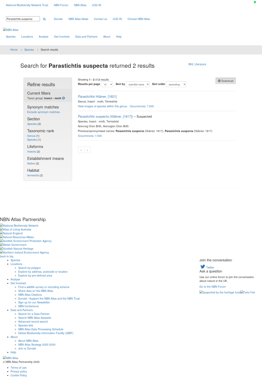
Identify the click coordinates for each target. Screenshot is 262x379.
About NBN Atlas (28, 341)
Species (11, 36)
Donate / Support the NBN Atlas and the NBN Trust (49, 298)
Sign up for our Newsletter (34, 302)
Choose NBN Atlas (139, 19)
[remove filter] (63, 98)
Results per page (89, 84)
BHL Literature (197, 64)
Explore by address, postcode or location (43, 271)
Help (119, 36)
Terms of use (18, 367)
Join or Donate (27, 348)
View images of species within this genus (102, 106)
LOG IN (96, 5)
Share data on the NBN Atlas (35, 291)
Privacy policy (19, 371)
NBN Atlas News (78, 19)
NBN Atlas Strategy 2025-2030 (36, 344)
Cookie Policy (19, 375)
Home (14, 49)
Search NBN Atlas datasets (34, 318)
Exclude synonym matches (43, 112)
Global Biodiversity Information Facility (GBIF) (45, 333)
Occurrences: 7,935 (142, 106)
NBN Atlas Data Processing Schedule (40, 329)
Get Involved (61, 36)
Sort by (120, 84)
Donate (58, 19)
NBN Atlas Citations (30, 294)
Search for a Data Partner (33, 314)
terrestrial (33, 175)
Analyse (43, 36)
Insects (32, 151)
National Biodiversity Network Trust (27, 5)
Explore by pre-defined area (35, 275)
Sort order (158, 84)
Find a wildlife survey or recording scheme (43, 287)
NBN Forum (61, 5)
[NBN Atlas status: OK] (255, 2)
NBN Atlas (80, 5)
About (106, 36)
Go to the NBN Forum (212, 286)
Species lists (25, 325)
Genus (31, 136)
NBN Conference (28, 306)
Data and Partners (86, 36)
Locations (27, 36)
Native (31, 163)
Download (227, 81)
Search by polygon (29, 268)
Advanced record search (33, 321)
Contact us (100, 19)
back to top (6, 256)
